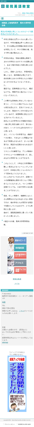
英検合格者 (17, 279)
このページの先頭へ (27, 233)
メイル (17, 284)
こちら (21, 311)
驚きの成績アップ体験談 (17, 248)
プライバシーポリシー (10, 424)
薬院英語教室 (17, 6)
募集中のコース (17, 240)
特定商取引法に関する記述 (24, 424)
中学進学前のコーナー (17, 255)
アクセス (17, 263)
